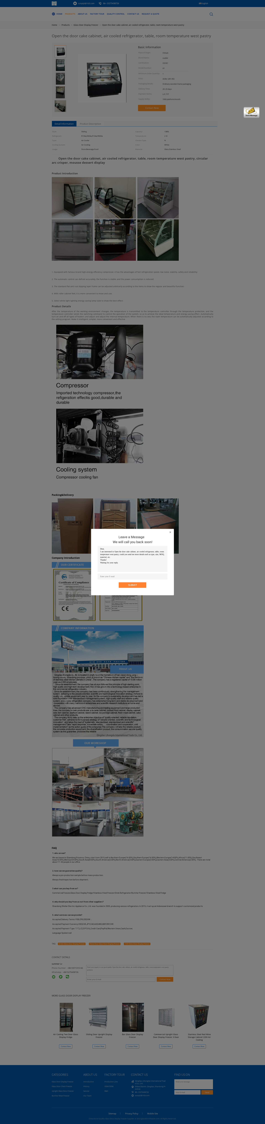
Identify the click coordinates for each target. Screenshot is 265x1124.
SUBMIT (132, 584)
